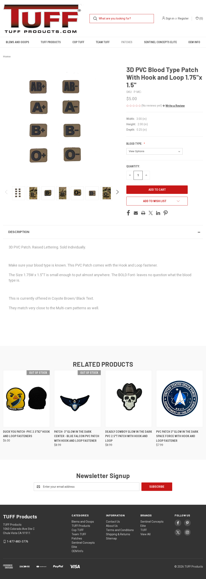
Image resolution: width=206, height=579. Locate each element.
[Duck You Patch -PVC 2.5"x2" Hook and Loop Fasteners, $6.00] (26, 398)
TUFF (143, 530)
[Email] (136, 213)
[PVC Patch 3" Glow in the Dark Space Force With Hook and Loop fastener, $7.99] (179, 398)
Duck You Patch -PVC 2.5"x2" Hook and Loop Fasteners (26, 434)
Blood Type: (134, 143)
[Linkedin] (158, 213)
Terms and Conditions (120, 530)
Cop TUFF (78, 42)
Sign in (170, 18)
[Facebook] (128, 213)
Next (117, 193)
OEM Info (194, 42)
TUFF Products (51, 42)
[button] (174, 105)
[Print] (143, 213)
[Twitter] (151, 213)
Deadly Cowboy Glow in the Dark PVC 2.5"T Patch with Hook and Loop (128, 436)
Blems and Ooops (17, 42)
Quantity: (133, 166)
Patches (126, 42)
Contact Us (113, 521)
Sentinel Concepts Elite (160, 42)
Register (183, 18)
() (201, 18)
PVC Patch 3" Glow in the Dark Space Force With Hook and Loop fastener (177, 436)
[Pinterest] (166, 213)
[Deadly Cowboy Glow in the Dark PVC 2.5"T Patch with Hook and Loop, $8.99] (128, 398)
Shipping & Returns (118, 534)
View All (145, 534)
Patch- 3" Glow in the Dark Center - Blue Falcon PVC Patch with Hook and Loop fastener (76, 436)
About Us (112, 525)
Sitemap (111, 538)
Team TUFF (103, 42)
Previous (6, 193)
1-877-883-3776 (17, 541)
